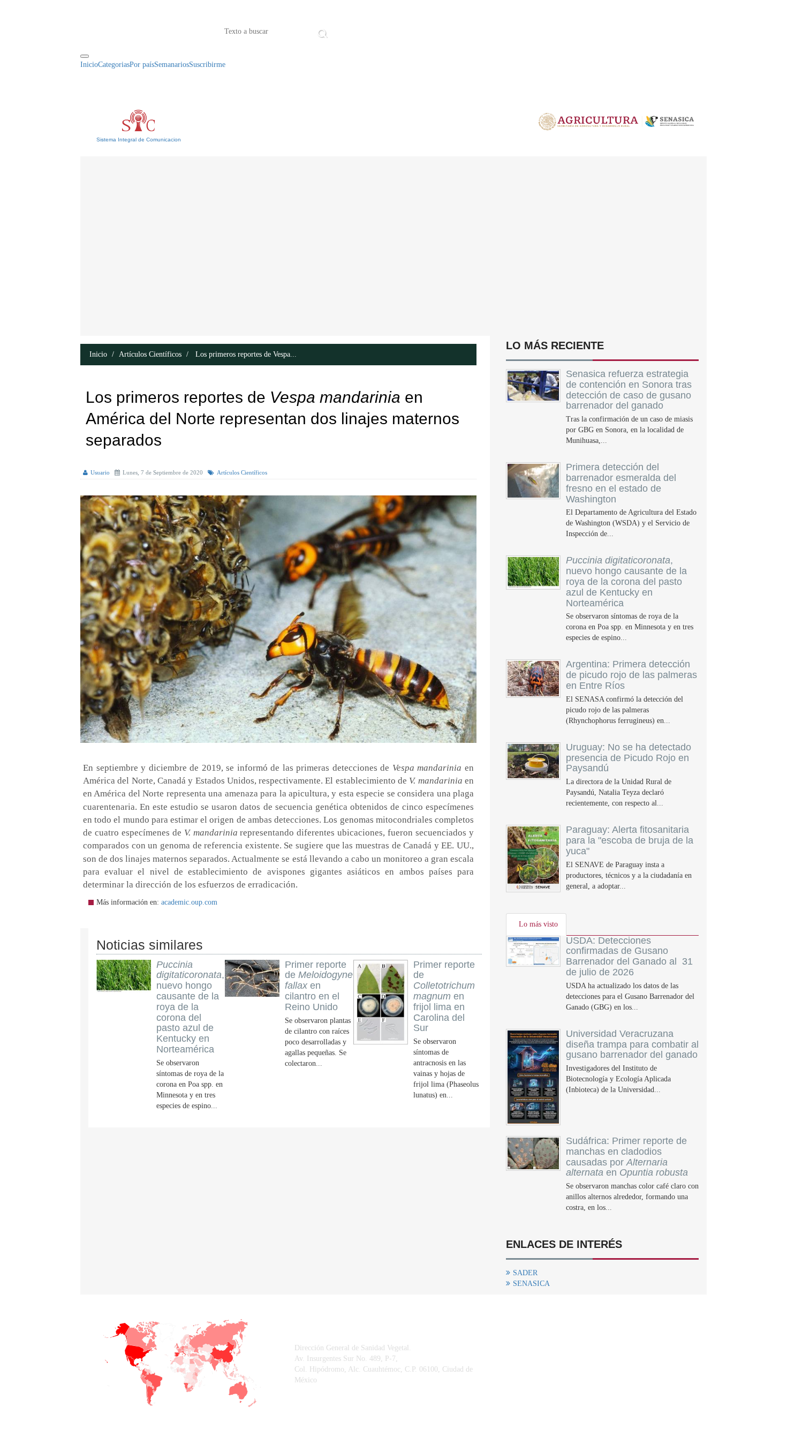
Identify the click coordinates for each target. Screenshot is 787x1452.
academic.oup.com (189, 902)
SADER (525, 1273)
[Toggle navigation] (84, 56)
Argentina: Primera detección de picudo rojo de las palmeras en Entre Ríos (631, 675)
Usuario (100, 472)
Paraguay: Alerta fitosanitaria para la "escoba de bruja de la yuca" (629, 840)
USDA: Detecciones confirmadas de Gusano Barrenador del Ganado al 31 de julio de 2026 (629, 956)
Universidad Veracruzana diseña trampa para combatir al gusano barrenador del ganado (632, 1044)
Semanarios (171, 65)
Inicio (347, 30)
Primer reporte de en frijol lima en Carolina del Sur (444, 996)
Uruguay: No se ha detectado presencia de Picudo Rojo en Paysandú (628, 758)
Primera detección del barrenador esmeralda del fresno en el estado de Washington (621, 483)
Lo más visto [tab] (538, 924)
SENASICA (531, 1284)
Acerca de (390, 30)
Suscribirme (207, 65)
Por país (142, 65)
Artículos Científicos (150, 354)
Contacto (441, 30)
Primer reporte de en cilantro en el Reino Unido (319, 985)
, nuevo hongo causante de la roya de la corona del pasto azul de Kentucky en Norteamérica (190, 1007)
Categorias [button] (114, 65)
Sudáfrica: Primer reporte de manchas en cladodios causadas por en (627, 1156)
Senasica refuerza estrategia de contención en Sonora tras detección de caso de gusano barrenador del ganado (629, 389)
